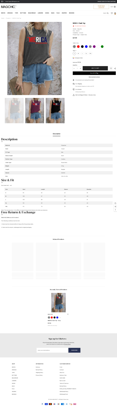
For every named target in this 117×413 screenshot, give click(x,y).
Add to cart (95, 68)
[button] (1, 110)
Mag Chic (79, 29)
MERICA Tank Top (54, 320)
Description (56, 134)
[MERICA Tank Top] (58, 302)
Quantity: (75, 65)
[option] (34, 58)
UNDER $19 (101, 7)
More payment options (94, 77)
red (52, 317)
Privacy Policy (67, 344)
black (54, 317)
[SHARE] (114, 68)
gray (49, 317)
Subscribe (74, 350)
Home (2, 18)
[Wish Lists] (112, 13)
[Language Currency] (2, 1)
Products (8, 18)
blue (57, 317)
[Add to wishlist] (111, 68)
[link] (22, 276)
